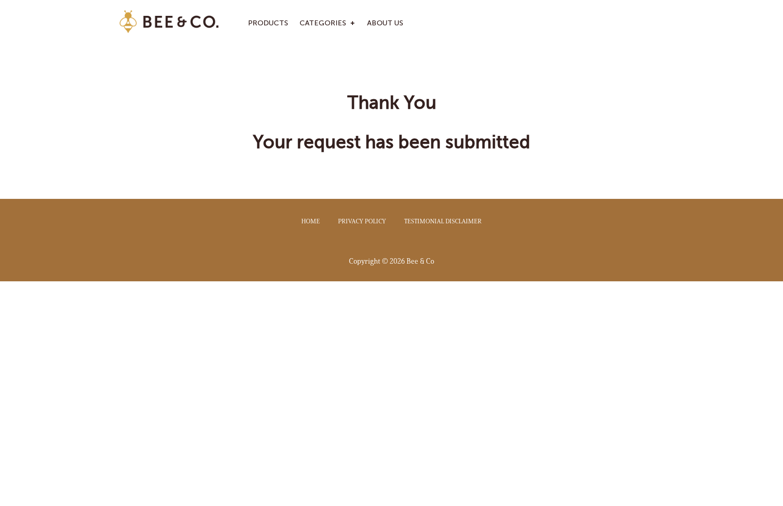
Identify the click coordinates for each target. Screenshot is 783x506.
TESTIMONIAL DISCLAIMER (443, 221)
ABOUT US (385, 23)
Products (268, 23)
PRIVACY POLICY (362, 221)
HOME (310, 221)
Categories (323, 23)
